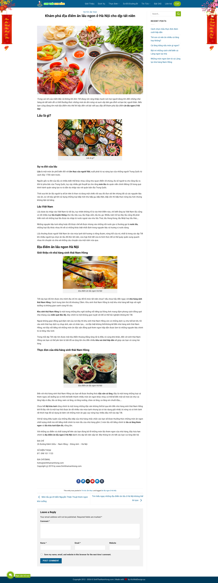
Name (43, 543)
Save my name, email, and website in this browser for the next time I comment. (77, 554)
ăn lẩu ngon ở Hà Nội (109, 491)
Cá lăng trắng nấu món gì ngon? (165, 45)
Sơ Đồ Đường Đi (130, 4)
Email (78, 543)
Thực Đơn (113, 4)
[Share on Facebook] (78, 481)
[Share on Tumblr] (102, 481)
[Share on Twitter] (83, 481)
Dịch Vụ (101, 4)
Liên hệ (168, 4)
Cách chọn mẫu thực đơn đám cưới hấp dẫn (164, 30)
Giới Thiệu (89, 4)
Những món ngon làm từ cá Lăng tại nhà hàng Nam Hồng (165, 60)
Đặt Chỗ (157, 4)
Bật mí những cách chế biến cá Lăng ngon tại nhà (164, 52)
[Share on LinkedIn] (97, 481)
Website (112, 543)
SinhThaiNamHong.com (103, 579)
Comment (45, 521)
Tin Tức (145, 4)
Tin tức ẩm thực (90, 12)
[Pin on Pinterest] (92, 481)
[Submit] (178, 13)
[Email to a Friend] (88, 481)
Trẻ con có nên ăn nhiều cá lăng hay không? (165, 39)
